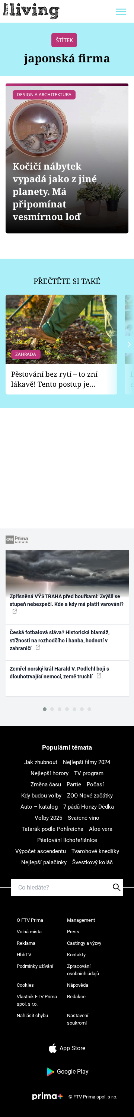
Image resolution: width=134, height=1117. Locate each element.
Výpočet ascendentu (40, 851)
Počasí (95, 784)
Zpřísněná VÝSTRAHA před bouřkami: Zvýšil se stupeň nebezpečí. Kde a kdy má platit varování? (67, 600)
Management (81, 920)
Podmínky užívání (35, 966)
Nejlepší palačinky (44, 862)
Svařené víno (83, 818)
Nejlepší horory (49, 773)
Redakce (76, 996)
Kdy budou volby (41, 795)
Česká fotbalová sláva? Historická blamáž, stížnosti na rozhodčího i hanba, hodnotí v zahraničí (59, 640)
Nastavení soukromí (77, 1019)
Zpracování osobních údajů (83, 969)
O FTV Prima (30, 920)
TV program (88, 773)
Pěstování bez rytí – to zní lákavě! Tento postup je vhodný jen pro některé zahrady (54, 379)
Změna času (46, 784)
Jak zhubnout (40, 762)
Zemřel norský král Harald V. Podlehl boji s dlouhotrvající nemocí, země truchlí (59, 672)
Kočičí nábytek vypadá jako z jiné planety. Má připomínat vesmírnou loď (55, 191)
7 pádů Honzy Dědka (88, 806)
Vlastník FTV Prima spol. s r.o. (37, 1000)
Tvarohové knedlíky (95, 851)
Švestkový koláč (92, 862)
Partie (74, 784)
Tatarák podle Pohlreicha (52, 829)
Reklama (26, 943)
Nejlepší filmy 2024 (86, 762)
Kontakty (76, 954)
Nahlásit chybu (32, 1015)
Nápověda (77, 985)
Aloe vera (100, 829)
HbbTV (24, 954)
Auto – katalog (39, 806)
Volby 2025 (48, 818)
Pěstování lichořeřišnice (67, 840)
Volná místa (29, 931)
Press (73, 931)
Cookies (25, 985)
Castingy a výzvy (84, 943)
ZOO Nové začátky (90, 795)
